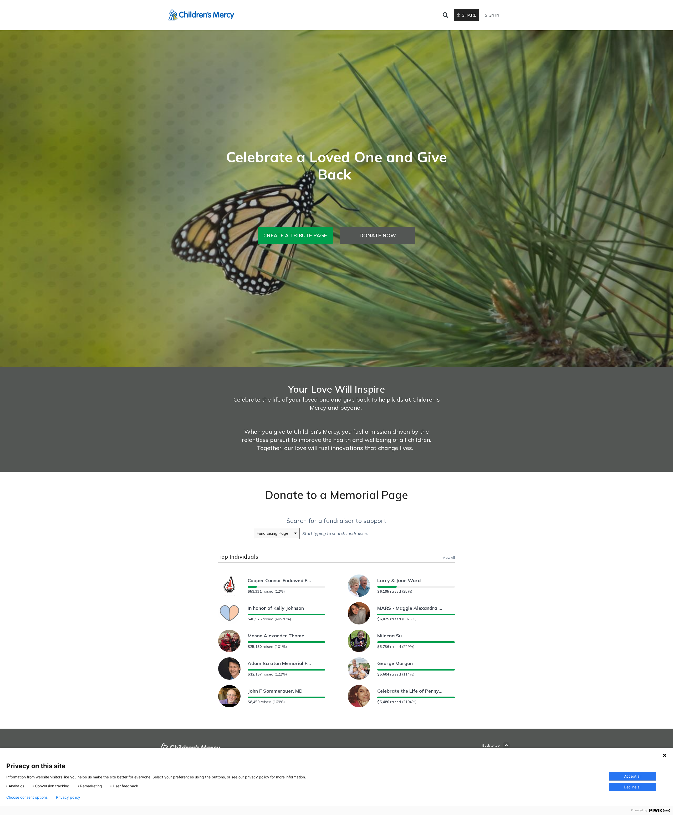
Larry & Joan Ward (399, 580)
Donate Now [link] (377, 235)
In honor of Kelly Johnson (276, 608)
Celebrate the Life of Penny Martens (410, 691)
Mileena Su (389, 636)
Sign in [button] (492, 15)
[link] (201, 15)
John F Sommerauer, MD (275, 691)
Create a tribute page (295, 235)
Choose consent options (27, 797)
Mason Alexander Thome (276, 636)
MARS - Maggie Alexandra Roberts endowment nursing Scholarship (410, 608)
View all (449, 557)
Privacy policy (68, 797)
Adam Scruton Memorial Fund (280, 663)
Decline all (632, 787)
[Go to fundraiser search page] (445, 15)
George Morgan (395, 663)
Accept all (632, 776)
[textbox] (359, 533)
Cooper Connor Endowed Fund (280, 580)
